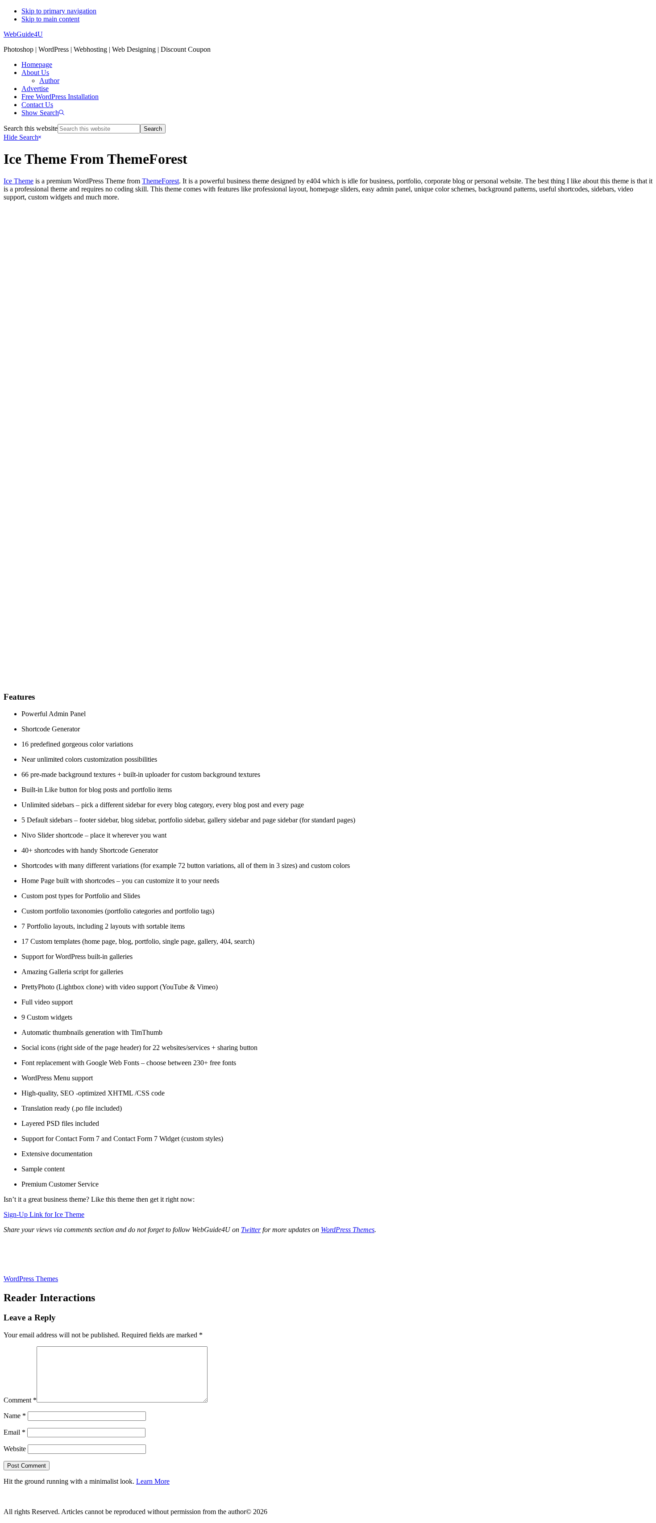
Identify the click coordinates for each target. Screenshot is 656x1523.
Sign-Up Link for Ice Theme (44, 1214)
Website (15, 1448)
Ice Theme (18, 181)
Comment (20, 1400)
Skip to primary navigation (58, 11)
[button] (42, 112)
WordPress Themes (347, 1229)
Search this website (31, 128)
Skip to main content (50, 19)
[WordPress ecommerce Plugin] (328, 1254)
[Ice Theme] (328, 425)
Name (15, 1415)
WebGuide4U (23, 34)
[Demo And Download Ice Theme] (328, 667)
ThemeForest (160, 181)
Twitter (251, 1229)
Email (14, 1432)
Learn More (153, 1481)
